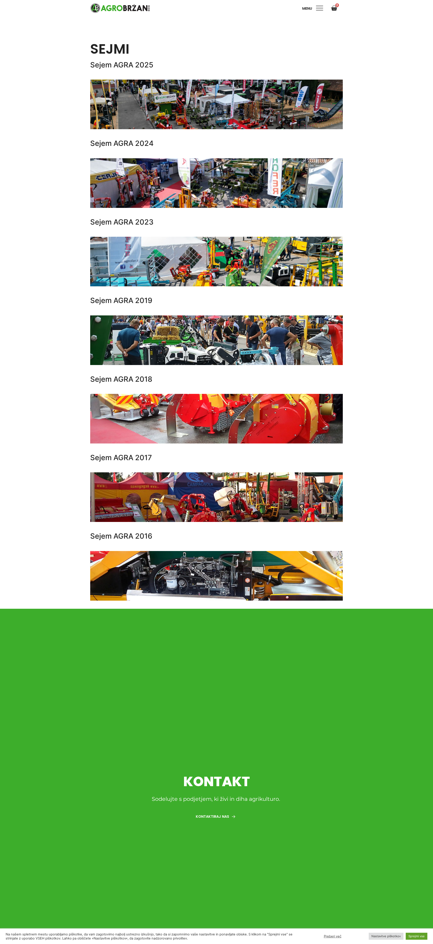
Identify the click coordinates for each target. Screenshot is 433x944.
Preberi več (332, 936)
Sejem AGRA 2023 (122, 222)
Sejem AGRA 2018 (121, 379)
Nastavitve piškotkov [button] (386, 936)
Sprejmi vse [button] (416, 936)
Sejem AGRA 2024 (122, 143)
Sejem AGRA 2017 (121, 457)
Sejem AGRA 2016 (121, 536)
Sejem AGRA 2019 (121, 300)
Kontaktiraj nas (213, 816)
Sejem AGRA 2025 (121, 64)
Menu (308, 8)
